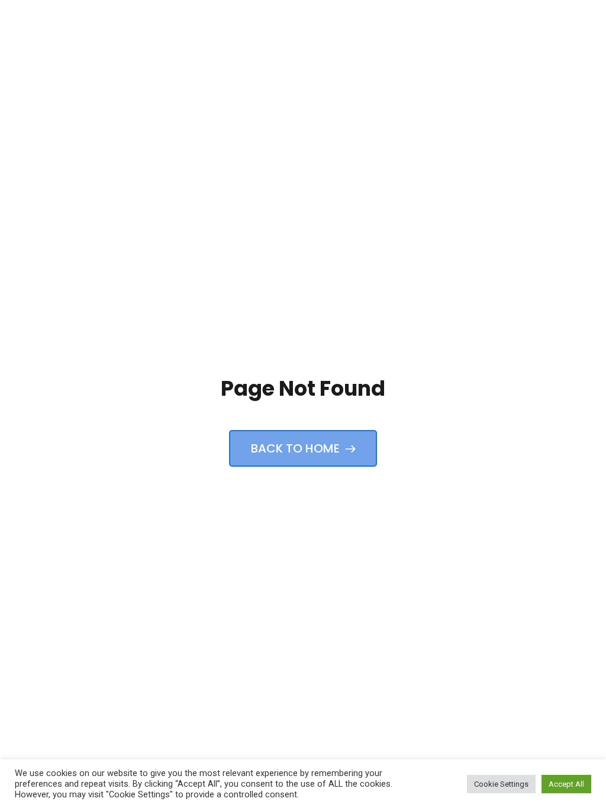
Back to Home (297, 448)
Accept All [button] (566, 784)
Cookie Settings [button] (501, 784)
